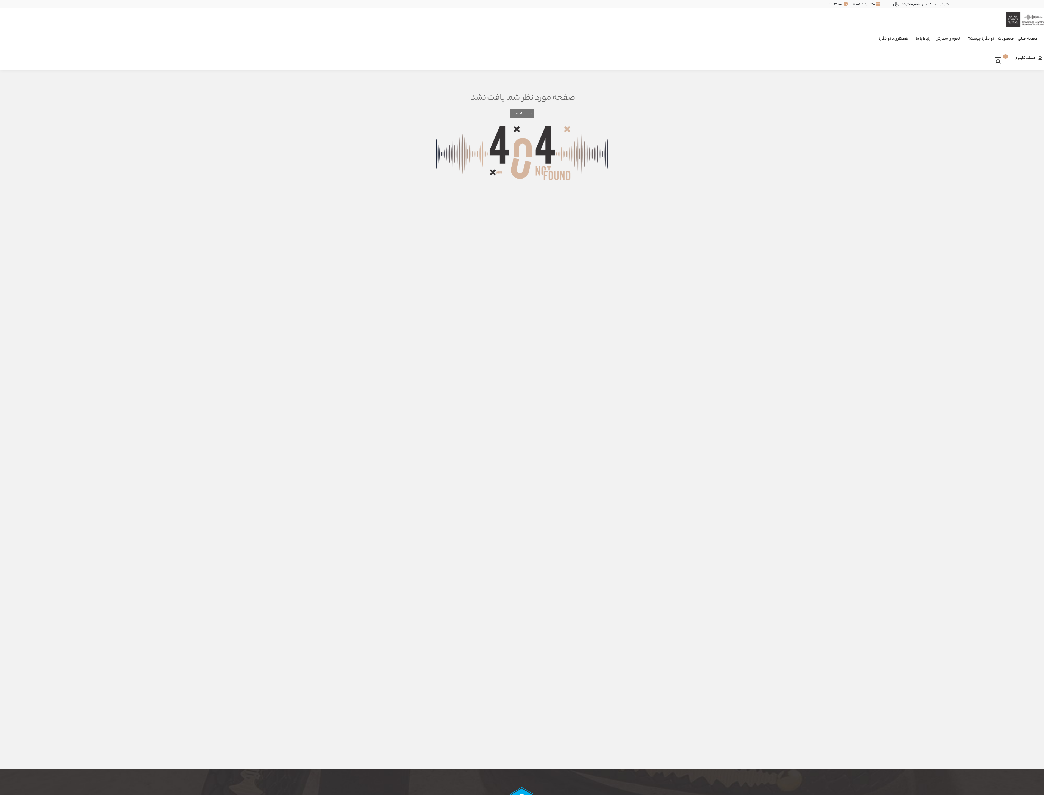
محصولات (1006, 39)
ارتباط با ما (923, 39)
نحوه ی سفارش (948, 39)
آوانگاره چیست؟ (981, 39)
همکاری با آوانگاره (893, 39)
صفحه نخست (522, 114)
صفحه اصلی (1027, 39)
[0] (999, 59)
